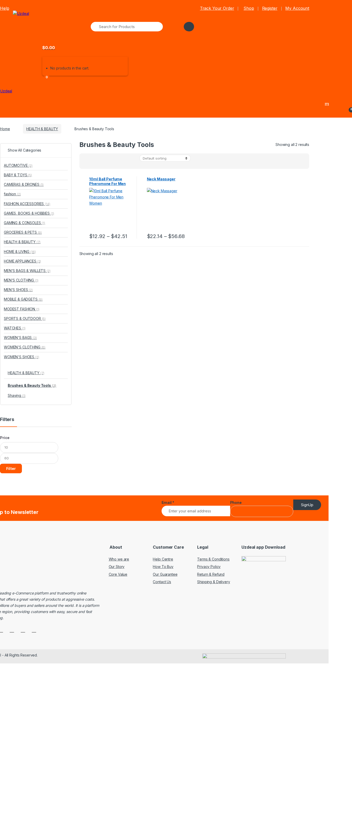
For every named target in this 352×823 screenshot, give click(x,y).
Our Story (117, 566)
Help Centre (163, 559)
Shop (249, 8)
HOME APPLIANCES (22, 261)
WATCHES (14, 328)
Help (4, 8)
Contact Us (162, 582)
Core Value (118, 574)
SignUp (307, 505)
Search (327, 104)
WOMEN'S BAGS (20, 337)
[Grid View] (86, 162)
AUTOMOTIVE (18, 165)
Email (168, 502)
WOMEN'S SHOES (21, 357)
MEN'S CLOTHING (21, 280)
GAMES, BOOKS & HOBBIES (29, 213)
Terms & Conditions (213, 559)
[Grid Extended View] (93, 162)
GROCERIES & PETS (23, 232)
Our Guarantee (165, 574)
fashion (12, 194)
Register (270, 8)
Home (5, 129)
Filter (11, 468)
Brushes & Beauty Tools (32, 385)
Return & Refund (210, 574)
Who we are (119, 559)
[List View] (101, 162)
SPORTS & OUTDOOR (25, 318)
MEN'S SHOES (18, 289)
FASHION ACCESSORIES (27, 204)
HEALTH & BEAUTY (42, 129)
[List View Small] (108, 162)
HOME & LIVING (20, 251)
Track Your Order (217, 8)
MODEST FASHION (21, 309)
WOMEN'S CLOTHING (24, 347)
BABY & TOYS (18, 175)
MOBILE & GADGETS (23, 299)
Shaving (16, 395)
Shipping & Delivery (213, 582)
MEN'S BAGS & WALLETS (27, 270)
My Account (297, 8)
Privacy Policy (209, 566)
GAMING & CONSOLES (24, 223)
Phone (236, 502)
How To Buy (163, 566)
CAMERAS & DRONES (24, 184)
